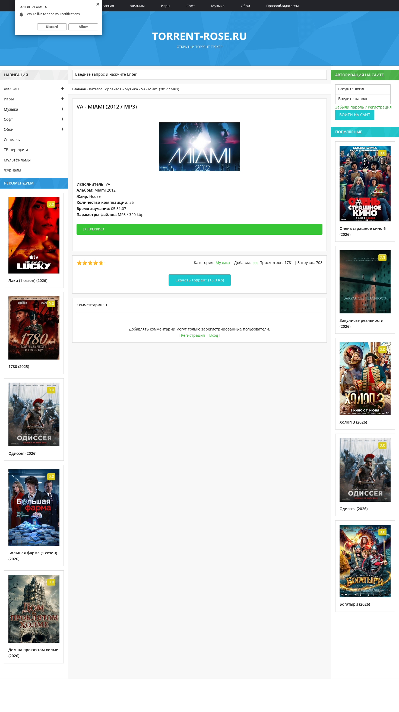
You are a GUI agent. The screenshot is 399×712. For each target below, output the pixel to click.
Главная (107, 5)
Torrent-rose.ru (199, 36)
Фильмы (137, 5)
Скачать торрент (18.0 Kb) (199, 279)
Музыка (217, 5)
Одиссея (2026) (22, 453)
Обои (245, 5)
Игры (165, 5)
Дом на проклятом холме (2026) (33, 652)
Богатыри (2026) (355, 604)
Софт (190, 5)
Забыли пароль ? (351, 107)
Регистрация (193, 335)
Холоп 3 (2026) (353, 422)
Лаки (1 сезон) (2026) (27, 280)
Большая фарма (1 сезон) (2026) (32, 555)
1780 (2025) (18, 366)
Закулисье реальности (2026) (361, 323)
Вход (213, 335)
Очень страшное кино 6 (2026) (363, 231)
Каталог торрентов (105, 89)
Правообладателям (282, 5)
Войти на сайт (354, 114)
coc (255, 262)
